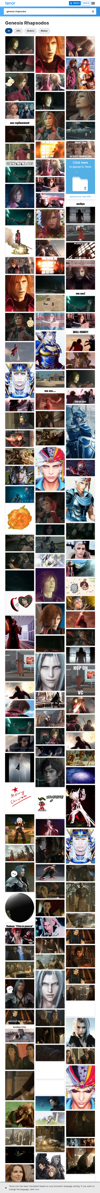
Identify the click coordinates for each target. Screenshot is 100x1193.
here (37, 1189)
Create (76, 3)
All (9, 31)
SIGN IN (86, 3)
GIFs (18, 31)
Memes (44, 31)
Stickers (30, 31)
